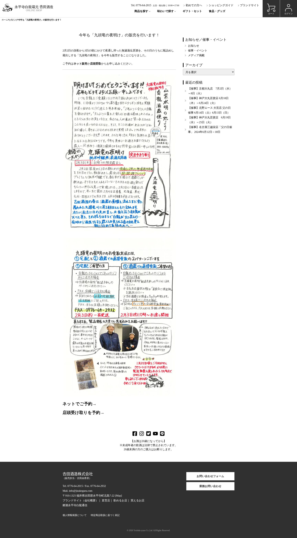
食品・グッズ (217, 11)
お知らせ (13, 19)
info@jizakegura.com (80, 490)
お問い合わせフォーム (210, 476)
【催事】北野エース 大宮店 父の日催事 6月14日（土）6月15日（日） (209, 110)
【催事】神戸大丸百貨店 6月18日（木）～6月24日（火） (208, 100)
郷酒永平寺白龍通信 (75, 505)
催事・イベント (197, 50)
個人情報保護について (75, 515)
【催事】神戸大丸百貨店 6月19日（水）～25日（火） (209, 120)
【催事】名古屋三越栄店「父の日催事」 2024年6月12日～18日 (210, 129)
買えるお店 (137, 500)
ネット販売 (80, 63)
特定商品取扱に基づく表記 (105, 515)
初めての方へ (193, 5)
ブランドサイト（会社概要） (80, 500)
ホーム (5, 19)
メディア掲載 (196, 55)
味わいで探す (165, 11)
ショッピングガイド (220, 5)
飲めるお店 (120, 500)
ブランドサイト (249, 5)
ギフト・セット (192, 11)
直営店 (106, 500)
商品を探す (141, 11)
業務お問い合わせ (210, 486)
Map (118, 495)
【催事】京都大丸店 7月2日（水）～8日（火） (210, 91)
